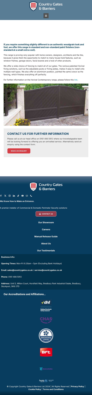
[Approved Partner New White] (46, 379)
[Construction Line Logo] (46, 363)
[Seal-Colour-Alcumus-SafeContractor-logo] (46, 329)
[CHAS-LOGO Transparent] (46, 315)
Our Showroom (46, 222)
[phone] (31, 196)
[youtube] (22, 196)
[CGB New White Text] (46, 1)
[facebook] (1, 196)
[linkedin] (14, 196)
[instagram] (10, 196)
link (75, 80)
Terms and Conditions (53, 389)
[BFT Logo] (46, 346)
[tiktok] (18, 196)
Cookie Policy (34, 389)
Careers (46, 229)
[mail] (27, 196)
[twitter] (5, 196)
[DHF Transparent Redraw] (46, 299)
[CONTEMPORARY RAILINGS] (46, 84)
